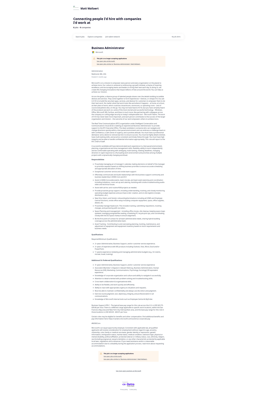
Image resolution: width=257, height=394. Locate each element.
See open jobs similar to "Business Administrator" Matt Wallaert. (118, 64)
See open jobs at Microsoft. (106, 61)
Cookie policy (133, 389)
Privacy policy (124, 389)
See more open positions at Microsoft (128, 371)
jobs (80, 37)
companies (95, 37)
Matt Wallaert (90, 8)
